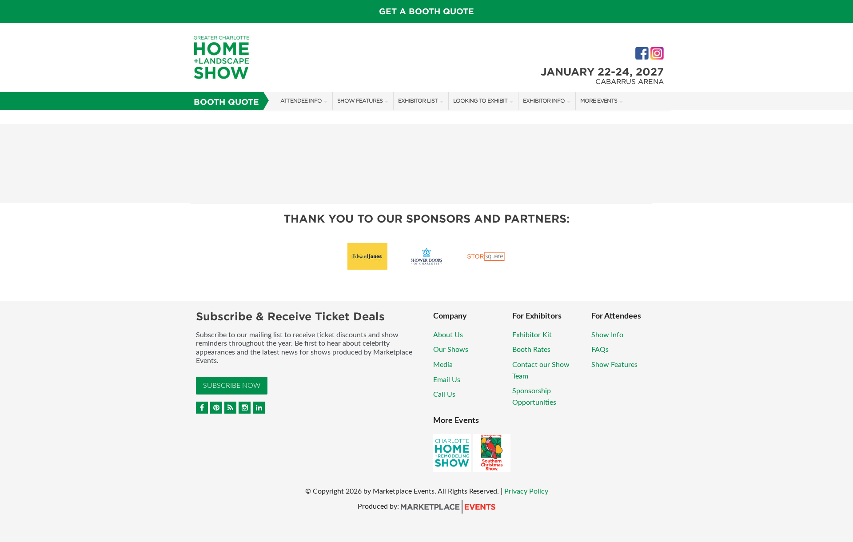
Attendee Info (301, 100)
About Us (448, 335)
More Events (598, 100)
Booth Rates (531, 349)
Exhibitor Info (544, 100)
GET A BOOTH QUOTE (426, 11)
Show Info (607, 335)
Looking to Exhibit (480, 100)
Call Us (444, 394)
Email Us (446, 379)
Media (443, 364)
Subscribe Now (231, 385)
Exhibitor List (418, 100)
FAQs (600, 349)
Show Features (360, 100)
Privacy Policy (526, 491)
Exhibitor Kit (532, 335)
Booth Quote (226, 102)
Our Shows (450, 349)
